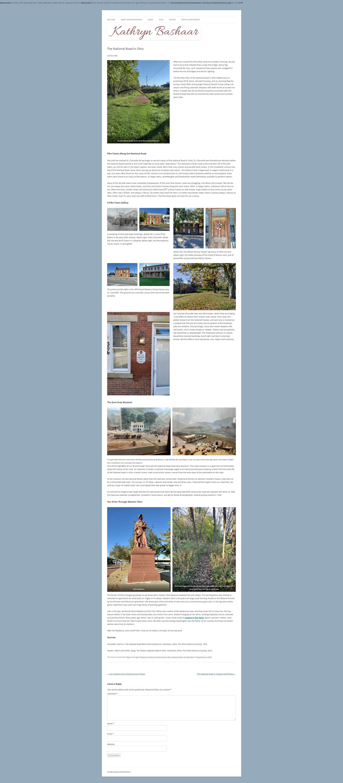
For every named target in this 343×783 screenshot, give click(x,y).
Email (110, 734)
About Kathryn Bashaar (131, 20)
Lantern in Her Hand (194, 617)
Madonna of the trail (148, 657)
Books (150, 20)
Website (110, 744)
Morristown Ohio (164, 657)
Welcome (111, 20)
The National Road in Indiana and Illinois (216, 674)
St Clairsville (188, 657)
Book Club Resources (191, 20)
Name (110, 723)
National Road (177, 657)
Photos (172, 20)
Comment (112, 693)
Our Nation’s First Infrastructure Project (126, 674)
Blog (161, 20)
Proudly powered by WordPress (119, 772)
